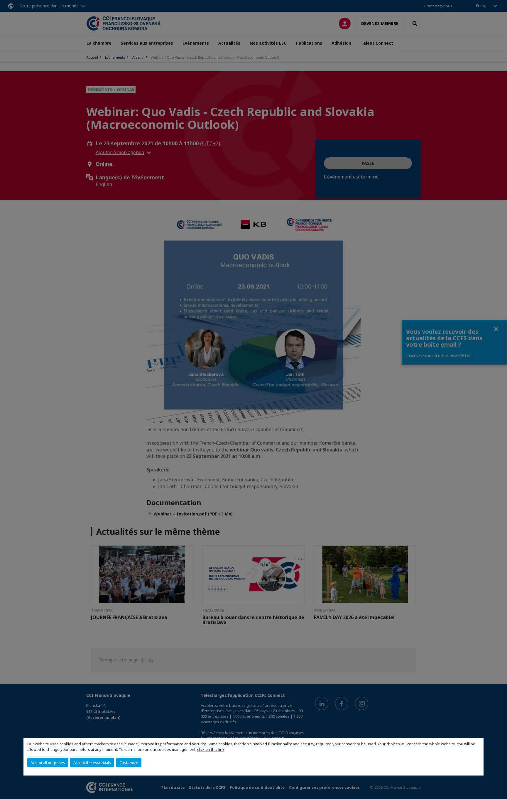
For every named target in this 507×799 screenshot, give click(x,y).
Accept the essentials (92, 762)
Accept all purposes (48, 762)
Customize (128, 762)
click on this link (210, 749)
